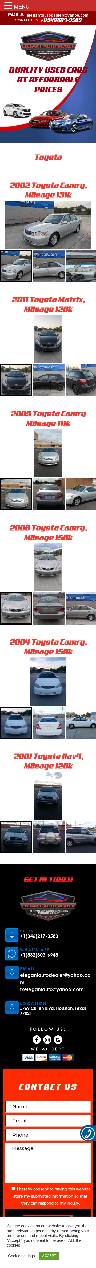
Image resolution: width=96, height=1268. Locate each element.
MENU (21, 7)
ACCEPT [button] (49, 1256)
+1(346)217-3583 (61, 20)
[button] (9, 5)
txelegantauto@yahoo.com (52, 989)
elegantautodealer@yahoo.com (58, 15)
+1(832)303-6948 (39, 955)
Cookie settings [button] (21, 1256)
